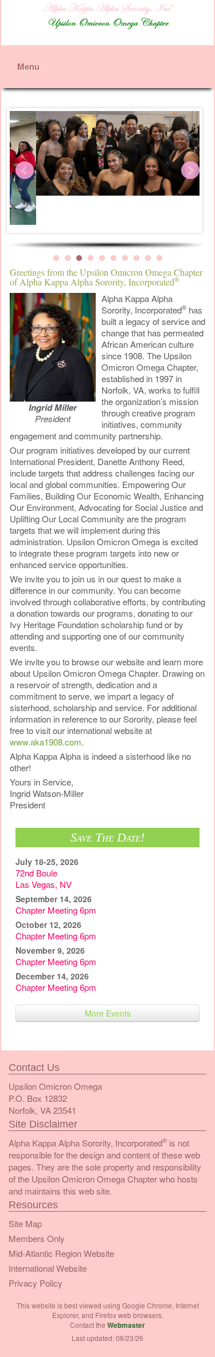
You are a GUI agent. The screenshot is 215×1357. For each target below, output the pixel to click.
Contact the (107, 1325)
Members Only (37, 1238)
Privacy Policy (35, 1283)
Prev (24, 170)
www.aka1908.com (45, 742)
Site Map (25, 1223)
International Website (48, 1268)
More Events (108, 1013)
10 (159, 258)
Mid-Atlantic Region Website (61, 1253)
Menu (28, 66)
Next (190, 170)
